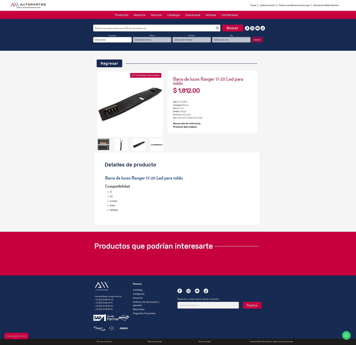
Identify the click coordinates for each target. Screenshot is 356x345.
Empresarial (193, 15)
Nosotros (139, 15)
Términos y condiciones (104, 341)
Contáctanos (229, 15)
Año (231, 35)
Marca (152, 35)
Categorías (138, 293)
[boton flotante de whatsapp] (346, 335)
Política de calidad (205, 341)
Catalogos (173, 15)
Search (257, 40)
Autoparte (112, 35)
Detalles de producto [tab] (130, 164)
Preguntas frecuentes (144, 313)
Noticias (211, 15)
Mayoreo (156, 15)
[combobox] (156, 28)
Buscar (232, 28)
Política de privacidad (155, 341)
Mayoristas (138, 309)
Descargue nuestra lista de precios (16, 336)
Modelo (192, 35)
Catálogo (138, 289)
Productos (121, 15)
